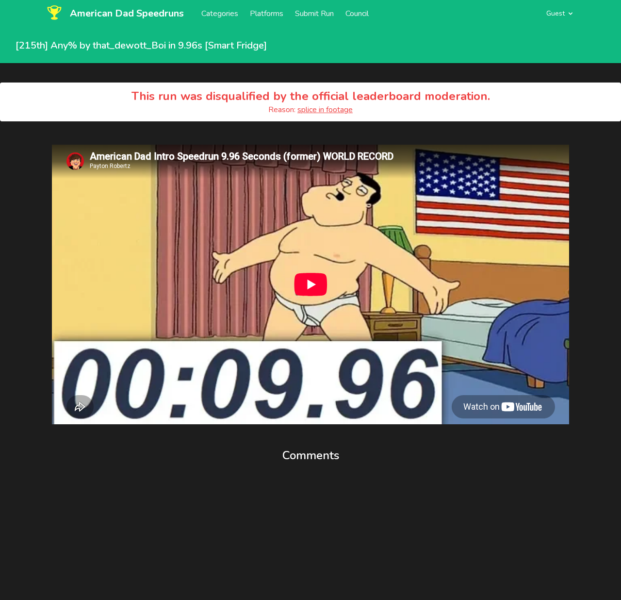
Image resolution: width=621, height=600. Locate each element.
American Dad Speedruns (127, 13)
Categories (219, 13)
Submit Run (314, 13)
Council (357, 13)
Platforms (266, 13)
